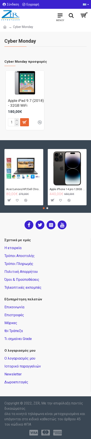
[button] (44, 208)
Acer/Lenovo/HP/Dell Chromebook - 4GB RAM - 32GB (24, 189)
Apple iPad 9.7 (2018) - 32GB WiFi (26, 103)
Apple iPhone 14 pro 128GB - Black (67, 189)
